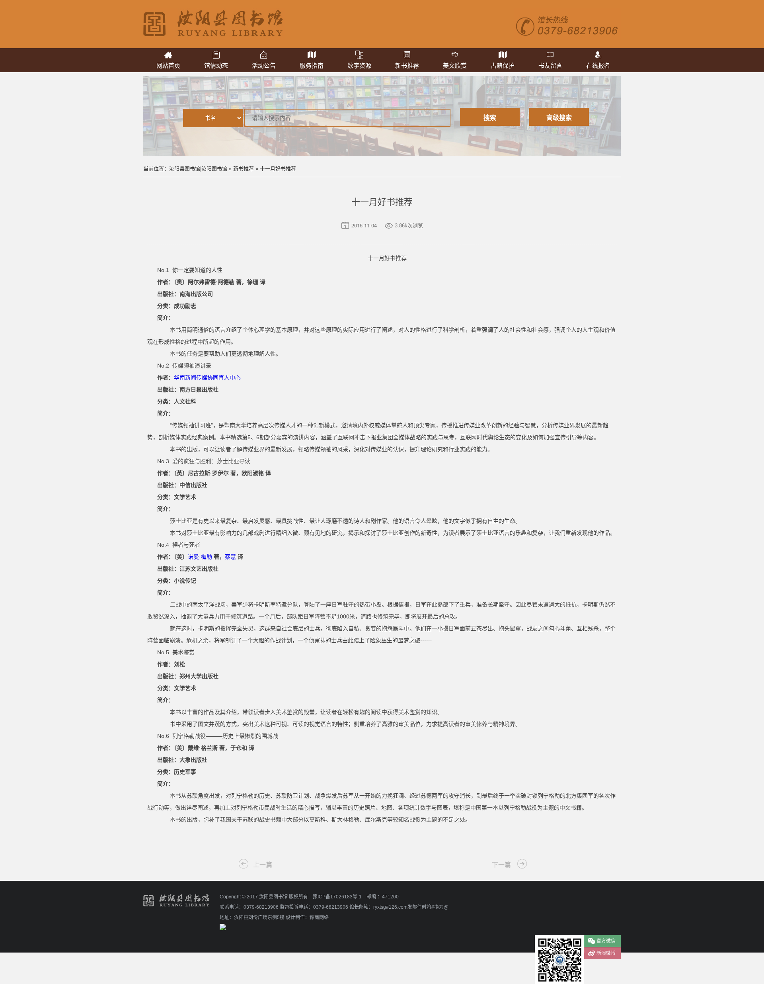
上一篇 (262, 864)
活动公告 (264, 65)
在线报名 (598, 65)
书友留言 (550, 65)
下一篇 (501, 864)
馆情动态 (216, 65)
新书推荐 (407, 65)
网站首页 (168, 65)
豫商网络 (319, 917)
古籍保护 (503, 65)
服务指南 (312, 65)
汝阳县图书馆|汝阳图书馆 (198, 169)
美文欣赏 (455, 65)
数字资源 (359, 65)
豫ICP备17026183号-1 (337, 897)
